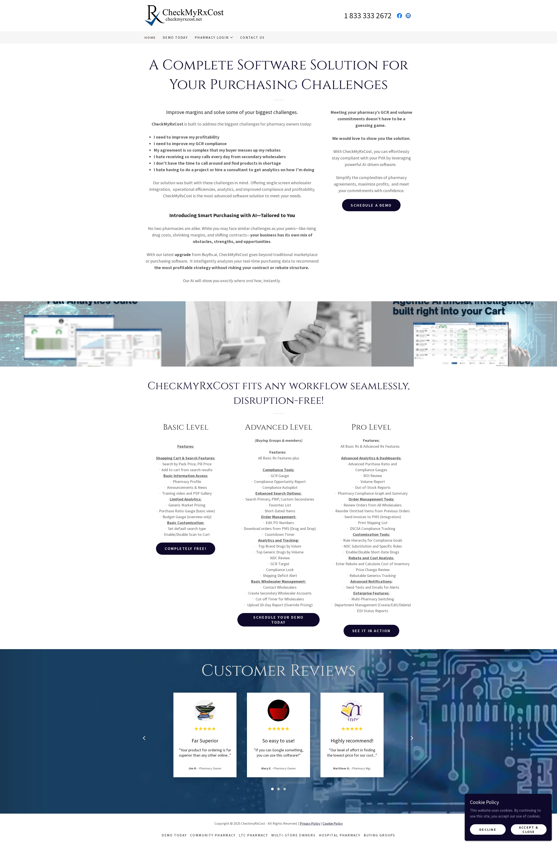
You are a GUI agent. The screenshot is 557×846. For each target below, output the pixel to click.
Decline (487, 829)
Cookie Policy (333, 823)
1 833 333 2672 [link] (368, 15)
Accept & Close (529, 829)
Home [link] (150, 37)
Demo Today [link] (175, 37)
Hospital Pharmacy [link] (339, 835)
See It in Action (371, 630)
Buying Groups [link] (379, 835)
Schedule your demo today (278, 620)
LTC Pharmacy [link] (253, 835)
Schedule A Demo (371, 205)
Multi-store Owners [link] (293, 835)
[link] (184, 15)
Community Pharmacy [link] (212, 835)
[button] (214, 37)
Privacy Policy (310, 823)
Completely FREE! (185, 548)
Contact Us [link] (252, 37)
